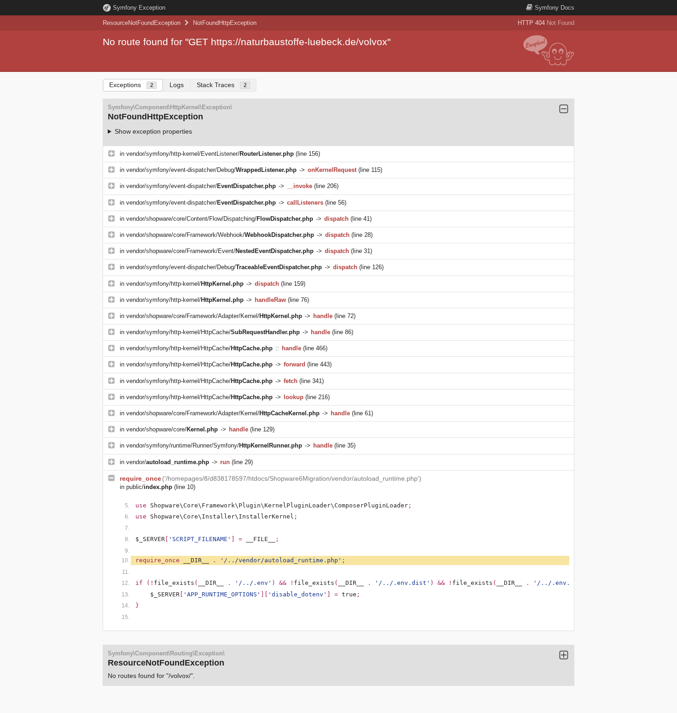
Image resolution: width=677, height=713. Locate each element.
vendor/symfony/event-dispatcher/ (201, 186)
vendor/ (167, 462)
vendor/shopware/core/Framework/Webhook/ (220, 234)
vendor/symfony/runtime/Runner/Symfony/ (214, 445)
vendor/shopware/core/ (172, 429)
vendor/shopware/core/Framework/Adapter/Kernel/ (214, 315)
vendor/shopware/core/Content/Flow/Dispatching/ (219, 218)
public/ (149, 486)
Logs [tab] (176, 84)
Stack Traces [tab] (222, 84)
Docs (554, 7)
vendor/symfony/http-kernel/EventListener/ (210, 153)
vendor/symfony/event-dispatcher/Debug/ (211, 169)
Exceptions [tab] (131, 84)
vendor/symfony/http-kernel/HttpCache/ (213, 332)
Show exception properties (153, 131)
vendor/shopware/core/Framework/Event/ (220, 250)
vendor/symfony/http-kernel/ (185, 283)
